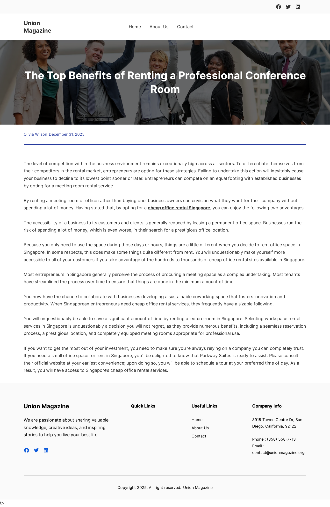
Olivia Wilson (35, 134)
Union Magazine (46, 406)
